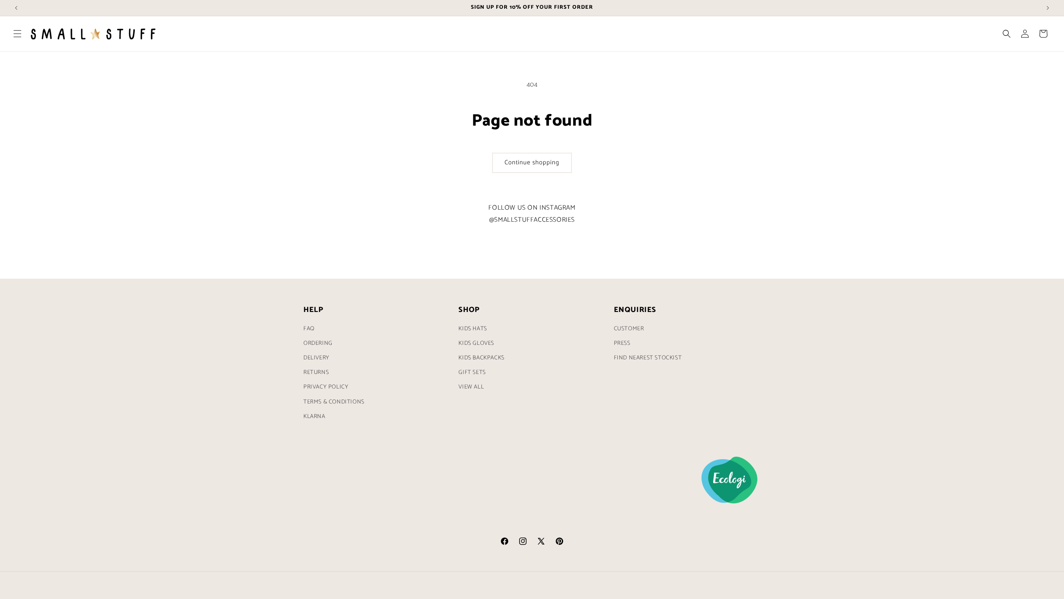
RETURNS (316, 372)
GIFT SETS (471, 372)
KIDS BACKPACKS (481, 358)
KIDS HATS (472, 329)
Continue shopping (532, 162)
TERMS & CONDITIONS (334, 402)
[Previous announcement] (16, 8)
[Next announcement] (1048, 8)
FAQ (309, 329)
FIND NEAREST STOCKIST (648, 358)
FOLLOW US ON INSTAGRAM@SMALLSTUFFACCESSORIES (531, 213)
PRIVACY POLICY (325, 387)
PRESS (622, 343)
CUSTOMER (629, 329)
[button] (17, 34)
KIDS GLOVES (476, 343)
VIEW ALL (471, 387)
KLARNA (314, 416)
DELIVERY (316, 358)
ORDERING (317, 343)
